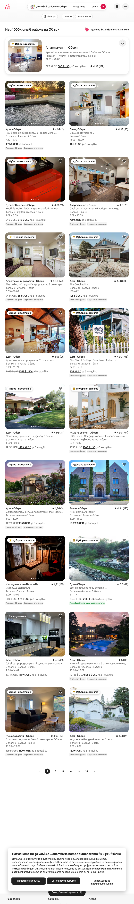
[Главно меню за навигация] (125, 6)
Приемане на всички (28, 880)
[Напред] (94, 771)
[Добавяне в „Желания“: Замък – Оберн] (124, 464)
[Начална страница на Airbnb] (7, 6)
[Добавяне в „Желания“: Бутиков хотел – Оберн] (60, 161)
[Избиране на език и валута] (117, 6)
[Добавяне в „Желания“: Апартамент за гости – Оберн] (60, 236)
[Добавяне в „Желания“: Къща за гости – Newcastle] (60, 540)
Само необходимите (64, 880)
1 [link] (47, 771)
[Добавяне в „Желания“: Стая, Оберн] (124, 85)
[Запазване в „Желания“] (122, 43)
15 (86, 771)
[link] (40, 771)
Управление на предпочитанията (102, 882)
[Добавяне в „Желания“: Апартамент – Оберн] (124, 161)
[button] (63, 66)
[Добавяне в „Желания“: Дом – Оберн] (60, 85)
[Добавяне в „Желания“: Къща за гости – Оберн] (124, 388)
